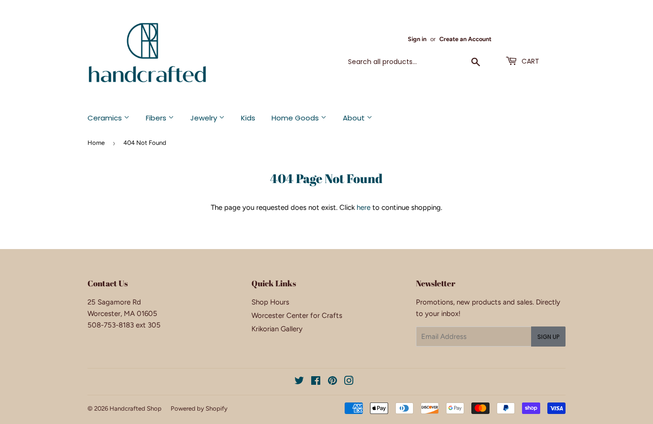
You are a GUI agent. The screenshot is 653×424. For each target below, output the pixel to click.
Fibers (157, 118)
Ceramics (105, 118)
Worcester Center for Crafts (296, 315)
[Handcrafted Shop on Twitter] (299, 382)
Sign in (417, 39)
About (355, 118)
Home (96, 142)
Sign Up (548, 337)
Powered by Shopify (199, 408)
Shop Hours (270, 302)
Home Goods (296, 118)
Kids (248, 118)
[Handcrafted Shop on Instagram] (349, 382)
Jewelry (204, 118)
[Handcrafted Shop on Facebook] (316, 382)
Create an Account (465, 39)
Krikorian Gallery (277, 329)
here (363, 207)
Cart (529, 61)
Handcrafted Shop (135, 408)
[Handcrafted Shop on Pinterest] (332, 382)
